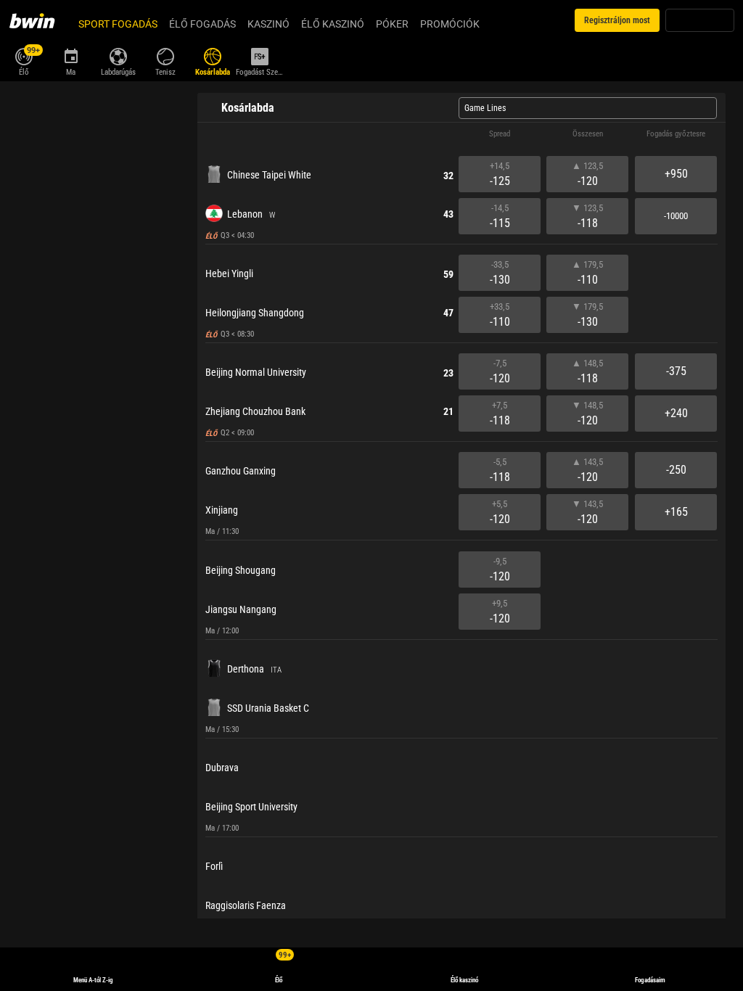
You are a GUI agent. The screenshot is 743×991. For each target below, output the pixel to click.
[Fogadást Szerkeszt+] (259, 55)
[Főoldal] (41, 20)
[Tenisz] (165, 55)
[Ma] (70, 55)
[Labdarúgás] (117, 55)
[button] (461, 134)
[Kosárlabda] (212, 55)
